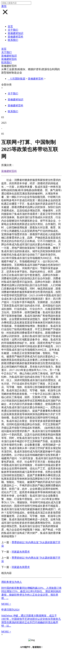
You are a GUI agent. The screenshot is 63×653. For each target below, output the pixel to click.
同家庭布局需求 (21, 551)
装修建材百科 (15, 36)
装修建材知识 (15, 33)
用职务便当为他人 (11, 582)
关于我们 (13, 29)
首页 (10, 26)
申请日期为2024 (10, 609)
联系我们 (13, 40)
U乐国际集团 (17, 78)
